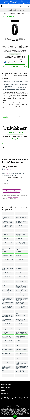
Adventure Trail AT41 (6, 213)
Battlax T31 (18, 272)
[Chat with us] (15, 416)
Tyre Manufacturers (5, 387)
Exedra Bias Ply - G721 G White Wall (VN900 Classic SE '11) (21, 311)
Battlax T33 (4, 285)
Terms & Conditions (16, 397)
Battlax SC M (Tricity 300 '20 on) (7, 269)
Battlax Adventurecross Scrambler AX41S (21, 222)
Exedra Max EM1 (19, 323)
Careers (9, 400)
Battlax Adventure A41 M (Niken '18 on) (7, 218)
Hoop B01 (18, 340)
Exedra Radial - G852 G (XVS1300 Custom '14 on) (7, 337)
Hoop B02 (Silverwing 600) (7, 349)
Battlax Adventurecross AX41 (21, 218)
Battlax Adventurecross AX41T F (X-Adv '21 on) (7, 222)
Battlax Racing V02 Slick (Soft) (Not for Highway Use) (7, 247)
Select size (15, 66)
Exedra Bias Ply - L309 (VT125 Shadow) (20, 320)
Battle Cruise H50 (6, 294)
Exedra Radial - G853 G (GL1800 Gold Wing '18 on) (8, 341)
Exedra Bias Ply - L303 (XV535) (6, 320)
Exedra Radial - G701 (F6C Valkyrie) (7, 328)
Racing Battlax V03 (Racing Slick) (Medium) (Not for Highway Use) (21, 371)
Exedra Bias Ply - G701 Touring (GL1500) (20, 303)
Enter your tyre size (14, 133)
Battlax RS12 (18, 251)
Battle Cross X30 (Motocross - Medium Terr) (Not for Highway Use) (21, 290)
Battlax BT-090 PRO (20, 230)
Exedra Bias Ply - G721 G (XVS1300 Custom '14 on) (7, 311)
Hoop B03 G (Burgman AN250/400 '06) (20, 358)
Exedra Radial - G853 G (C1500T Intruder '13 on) (21, 337)
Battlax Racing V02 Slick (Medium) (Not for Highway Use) (22, 243)
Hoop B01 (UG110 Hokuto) (8, 345)
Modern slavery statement (14, 398)
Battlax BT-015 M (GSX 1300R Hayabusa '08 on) (7, 226)
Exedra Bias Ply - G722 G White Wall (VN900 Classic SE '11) (7, 316)
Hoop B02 (18, 345)
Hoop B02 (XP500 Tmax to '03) (21, 350)
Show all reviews (12, 191)
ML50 (3, 370)
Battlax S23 (4, 264)
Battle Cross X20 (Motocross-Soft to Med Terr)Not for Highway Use (7, 290)
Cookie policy (25, 397)
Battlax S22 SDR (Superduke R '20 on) (20, 260)
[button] (21, 6)
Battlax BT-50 (19, 238)
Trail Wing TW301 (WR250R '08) (8, 375)
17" (15, 140)
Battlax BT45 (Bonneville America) (21, 235)
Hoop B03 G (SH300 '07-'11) (8, 362)
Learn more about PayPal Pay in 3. (17, 414)
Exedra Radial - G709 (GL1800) (6, 333)
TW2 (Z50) (18, 375)
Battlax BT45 (5, 234)
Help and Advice (4, 393)
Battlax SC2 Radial (20, 268)
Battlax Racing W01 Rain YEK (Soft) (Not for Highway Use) (22, 247)
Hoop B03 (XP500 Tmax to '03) (7, 358)
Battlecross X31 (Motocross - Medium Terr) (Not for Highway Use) (22, 299)
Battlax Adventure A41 (21, 213)
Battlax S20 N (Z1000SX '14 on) (8, 256)
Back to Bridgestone (8, 16)
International (4, 400)
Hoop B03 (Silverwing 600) (21, 353)
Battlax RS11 (5, 251)
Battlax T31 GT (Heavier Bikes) (7, 277)
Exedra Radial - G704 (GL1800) (20, 328)
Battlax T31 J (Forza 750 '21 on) (22, 277)
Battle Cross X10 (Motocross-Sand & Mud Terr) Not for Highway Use (21, 286)
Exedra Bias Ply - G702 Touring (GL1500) (20, 307)
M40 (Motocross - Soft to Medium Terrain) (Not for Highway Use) (7, 367)
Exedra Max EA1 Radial (7, 323)
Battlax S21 (18, 255)
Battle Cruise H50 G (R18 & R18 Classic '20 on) (21, 294)
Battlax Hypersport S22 (7, 242)
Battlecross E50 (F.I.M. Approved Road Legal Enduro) (7, 299)
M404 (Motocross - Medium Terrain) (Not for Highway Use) (22, 367)
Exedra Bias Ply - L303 (20, 315)
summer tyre (5, 117)
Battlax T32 (4, 281)
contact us (10, 197)
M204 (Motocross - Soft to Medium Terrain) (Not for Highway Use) (21, 362)
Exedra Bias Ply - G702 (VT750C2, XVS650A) (7, 307)
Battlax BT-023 (19, 225)
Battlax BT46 (5, 238)
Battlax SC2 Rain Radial (7, 272)
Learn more (23, 62)
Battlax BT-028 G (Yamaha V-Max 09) (7, 230)
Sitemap (23, 398)
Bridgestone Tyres (11, 13)
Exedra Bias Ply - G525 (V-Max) (7, 303)
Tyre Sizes (3, 390)
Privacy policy (4, 398)
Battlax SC (18, 264)
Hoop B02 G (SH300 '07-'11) (8, 353)
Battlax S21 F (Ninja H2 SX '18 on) (7, 260)
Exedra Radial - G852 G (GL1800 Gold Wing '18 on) (21, 333)
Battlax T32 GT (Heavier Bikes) (21, 281)
